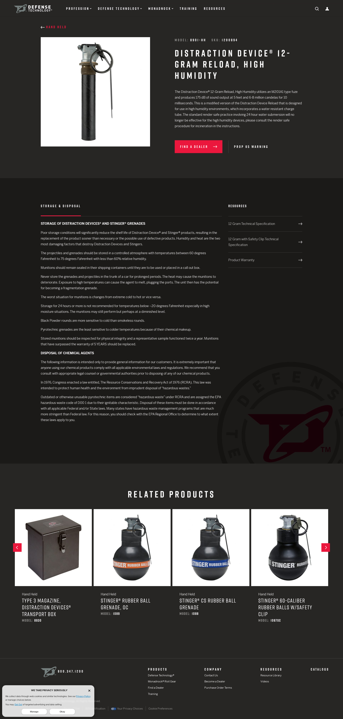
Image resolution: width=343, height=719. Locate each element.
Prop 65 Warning (251, 146)
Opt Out (18, 704)
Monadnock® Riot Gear (162, 681)
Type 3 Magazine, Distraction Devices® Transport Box (53, 571)
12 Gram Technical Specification (251, 224)
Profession (77, 8)
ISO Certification (95, 708)
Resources (215, 8)
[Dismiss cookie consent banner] (89, 690)
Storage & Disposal (61, 205)
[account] (327, 8)
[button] (17, 547)
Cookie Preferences (160, 708)
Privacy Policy (83, 696)
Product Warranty (241, 260)
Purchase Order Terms (218, 687)
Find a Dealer (156, 687)
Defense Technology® (161, 675)
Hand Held (56, 27)
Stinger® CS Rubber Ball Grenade (211, 567)
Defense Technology (119, 8)
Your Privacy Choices (130, 708)
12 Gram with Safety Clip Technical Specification (253, 242)
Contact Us (211, 675)
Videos (264, 681)
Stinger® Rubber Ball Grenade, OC (132, 567)
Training (188, 8)
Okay (62, 711)
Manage (34, 711)
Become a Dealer (214, 681)
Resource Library (271, 675)
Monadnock (159, 8)
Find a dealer (194, 146)
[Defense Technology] (33, 8)
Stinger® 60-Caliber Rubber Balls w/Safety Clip (289, 571)
